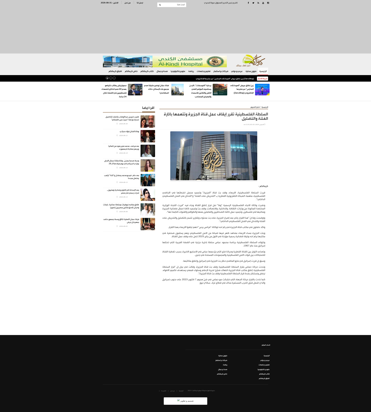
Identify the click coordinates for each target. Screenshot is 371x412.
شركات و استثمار (220, 71)
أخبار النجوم (255, 107)
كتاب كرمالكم (147, 71)
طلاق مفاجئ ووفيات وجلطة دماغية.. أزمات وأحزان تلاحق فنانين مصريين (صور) (121, 206)
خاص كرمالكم (131, 71)
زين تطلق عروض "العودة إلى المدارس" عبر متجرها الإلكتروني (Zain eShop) (225, 78)
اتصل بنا (163, 391)
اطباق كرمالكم (115, 71)
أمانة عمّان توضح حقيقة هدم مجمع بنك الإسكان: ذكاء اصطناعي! (156, 89)
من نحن (127, 3)
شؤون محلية (250, 71)
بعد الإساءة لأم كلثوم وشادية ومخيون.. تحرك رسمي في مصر (123, 191)
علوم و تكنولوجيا (178, 71)
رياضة (191, 71)
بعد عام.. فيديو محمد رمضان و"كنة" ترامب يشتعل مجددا (121, 177)
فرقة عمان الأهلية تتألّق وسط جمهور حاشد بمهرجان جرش (121, 221)
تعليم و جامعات (203, 71)
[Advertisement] (185, 30)
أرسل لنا (140, 3)
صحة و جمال (162, 71)
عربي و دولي (237, 71)
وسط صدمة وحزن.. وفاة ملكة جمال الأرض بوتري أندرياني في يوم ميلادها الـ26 (121, 162)
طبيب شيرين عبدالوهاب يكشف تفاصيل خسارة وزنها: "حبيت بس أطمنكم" (122, 118)
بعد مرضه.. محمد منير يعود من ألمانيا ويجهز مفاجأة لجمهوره (123, 147)
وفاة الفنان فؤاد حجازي (129, 131)
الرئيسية (263, 71)
